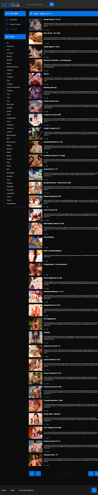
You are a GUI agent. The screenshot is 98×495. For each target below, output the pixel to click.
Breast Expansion (12, 67)
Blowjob (9, 60)
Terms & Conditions (26, 490)
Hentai (9, 111)
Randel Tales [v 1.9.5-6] (52, 19)
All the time (12, 13)
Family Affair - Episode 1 (52, 414)
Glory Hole (10, 104)
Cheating (10, 70)
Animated (10, 53)
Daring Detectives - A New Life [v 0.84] (57, 183)
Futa (8, 97)
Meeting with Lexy (50, 87)
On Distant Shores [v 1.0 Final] (54, 155)
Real (8, 162)
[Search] (51, 4)
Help (12, 490)
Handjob (9, 108)
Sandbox (10, 176)
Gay (8, 101)
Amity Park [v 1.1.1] (51, 169)
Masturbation (11, 135)
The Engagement (50, 319)
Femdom (10, 91)
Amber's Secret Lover (51, 101)
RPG (8, 169)
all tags (10, 36)
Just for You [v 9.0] (50, 210)
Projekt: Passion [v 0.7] (52, 128)
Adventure (10, 46)
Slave (8, 180)
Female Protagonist (13, 87)
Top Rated (13, 20)
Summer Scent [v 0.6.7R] (52, 387)
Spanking (10, 186)
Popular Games (15, 24)
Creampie (10, 77)
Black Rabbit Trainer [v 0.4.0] (54, 223)
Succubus (10, 190)
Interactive (10, 125)
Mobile (9, 145)
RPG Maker (10, 173)
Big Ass (9, 56)
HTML (9, 115)
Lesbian (9, 132)
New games (14, 29)
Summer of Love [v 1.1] (52, 346)
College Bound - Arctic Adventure (55, 264)
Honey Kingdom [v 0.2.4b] (53, 278)
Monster (9, 149)
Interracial (10, 128)
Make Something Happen (52, 251)
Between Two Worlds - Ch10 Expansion (57, 60)
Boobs (9, 63)
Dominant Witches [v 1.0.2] (53, 142)
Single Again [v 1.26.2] (51, 47)
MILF (8, 138)
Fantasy (9, 84)
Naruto (9, 156)
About (3, 490)
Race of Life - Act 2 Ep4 (52, 33)
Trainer (9, 200)
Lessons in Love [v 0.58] (52, 115)
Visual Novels (11, 204)
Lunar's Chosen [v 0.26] (52, 359)
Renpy (9, 166)
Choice (9, 74)
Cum (8, 80)
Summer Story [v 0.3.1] (52, 441)
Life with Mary (49, 237)
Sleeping (10, 183)
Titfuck (9, 197)
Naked (9, 152)
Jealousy (47, 332)
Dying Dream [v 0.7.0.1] (52, 305)
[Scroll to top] (94, 490)
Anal (8, 50)
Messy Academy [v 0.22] (52, 196)
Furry (8, 94)
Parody (9, 159)
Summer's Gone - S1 (51, 455)
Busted (46, 74)
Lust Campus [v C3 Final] (52, 428)
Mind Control (11, 142)
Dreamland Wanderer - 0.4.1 (54, 291)
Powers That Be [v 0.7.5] (52, 373)
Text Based (10, 193)
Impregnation (11, 118)
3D (8, 43)
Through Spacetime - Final (53, 400)
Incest (9, 121)
